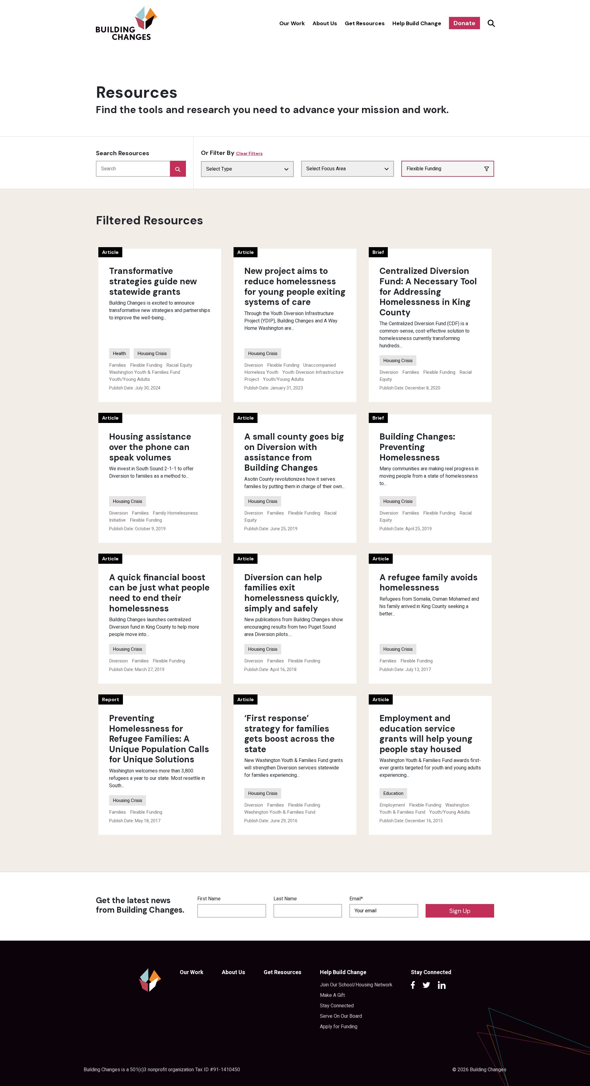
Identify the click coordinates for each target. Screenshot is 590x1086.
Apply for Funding (338, 1026)
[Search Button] (490, 23)
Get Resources (365, 23)
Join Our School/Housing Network (356, 985)
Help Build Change (416, 23)
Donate (464, 23)
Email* (356, 898)
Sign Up (459, 911)
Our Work (292, 23)
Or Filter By (232, 153)
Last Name (285, 898)
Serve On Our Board (341, 1016)
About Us (325, 23)
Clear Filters (249, 153)
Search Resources (122, 153)
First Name (209, 898)
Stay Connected (337, 1005)
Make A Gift (332, 995)
